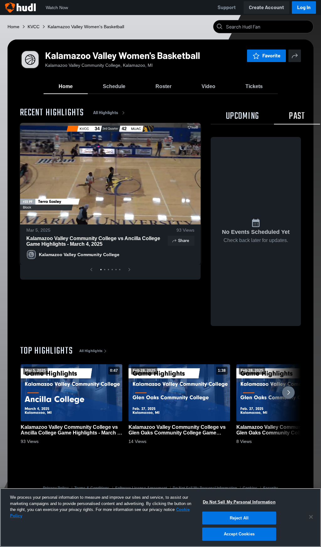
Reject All (239, 518)
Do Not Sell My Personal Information (239, 502)
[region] (160, 517)
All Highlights (105, 112)
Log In (304, 7)
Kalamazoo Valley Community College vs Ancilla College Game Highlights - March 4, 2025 (93, 241)
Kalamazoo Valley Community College (79, 254)
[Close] (311, 517)
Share (183, 240)
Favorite (271, 55)
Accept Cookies (239, 534)
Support (227, 7)
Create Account (266, 7)
